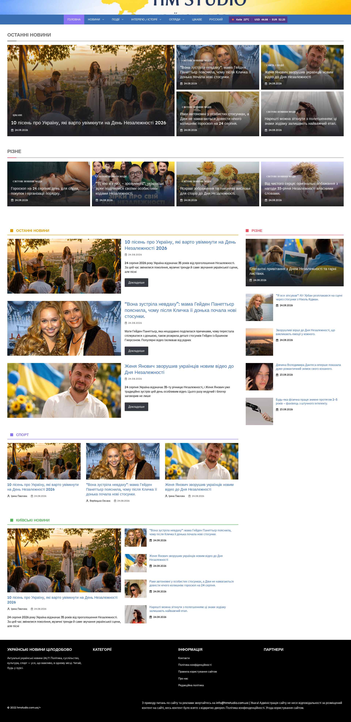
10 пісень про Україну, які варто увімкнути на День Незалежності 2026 (88, 123)
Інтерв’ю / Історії (144, 19)
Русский (216, 19)
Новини (94, 19)
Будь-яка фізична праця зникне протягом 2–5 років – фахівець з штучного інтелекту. (306, 401)
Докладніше (136, 282)
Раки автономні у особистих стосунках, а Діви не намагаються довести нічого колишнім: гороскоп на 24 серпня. (214, 119)
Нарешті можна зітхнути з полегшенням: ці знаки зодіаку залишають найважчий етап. (301, 121)
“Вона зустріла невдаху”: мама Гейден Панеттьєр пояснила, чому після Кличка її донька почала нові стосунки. (215, 72)
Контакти (184, 658)
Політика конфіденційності (195, 664)
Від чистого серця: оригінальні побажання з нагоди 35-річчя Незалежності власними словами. (301, 188)
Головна (74, 19)
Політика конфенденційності (245, 708)
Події (115, 19)
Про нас (183, 678)
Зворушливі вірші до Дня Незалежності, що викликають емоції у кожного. (305, 332)
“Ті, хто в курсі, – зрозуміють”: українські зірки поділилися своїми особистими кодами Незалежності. (130, 188)
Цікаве (197, 19)
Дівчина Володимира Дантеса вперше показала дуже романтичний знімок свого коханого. (308, 366)
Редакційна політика (191, 685)
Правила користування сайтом (197, 671)
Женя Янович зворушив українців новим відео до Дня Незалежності (299, 74)
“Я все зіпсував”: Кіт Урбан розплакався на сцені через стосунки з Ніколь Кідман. (309, 297)
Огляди (174, 19)
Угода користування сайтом (284, 708)
